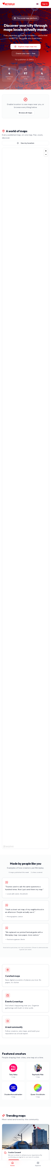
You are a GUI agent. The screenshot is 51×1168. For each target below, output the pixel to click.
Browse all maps (25, 113)
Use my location (27, 143)
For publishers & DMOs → (25, 59)
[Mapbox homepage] (8, 846)
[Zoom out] (46, 154)
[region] (25, 498)
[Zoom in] (46, 151)
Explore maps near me (27, 46)
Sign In (45, 4)
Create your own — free (25, 53)
